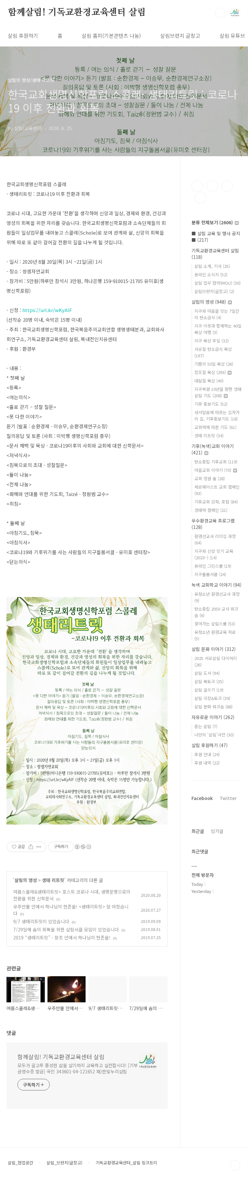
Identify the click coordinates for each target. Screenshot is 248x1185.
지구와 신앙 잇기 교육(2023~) (213, 554)
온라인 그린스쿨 (212, 566)
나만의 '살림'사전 (214, 735)
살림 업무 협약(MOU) (217, 283)
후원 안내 (207, 754)
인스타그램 (212, 186)
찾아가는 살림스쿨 (214, 624)
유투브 (200, 198)
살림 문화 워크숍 (213, 707)
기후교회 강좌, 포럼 (216, 502)
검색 (220, 13)
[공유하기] (31, 847)
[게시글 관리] (39, 847)
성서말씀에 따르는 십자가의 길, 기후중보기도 (217, 415)
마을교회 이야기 (212, 470)
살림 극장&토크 (212, 698)
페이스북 (197, 186)
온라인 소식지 (210, 274)
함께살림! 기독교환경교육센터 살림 (77, 12)
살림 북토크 (208, 681)
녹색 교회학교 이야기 (216, 585)
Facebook (202, 798)
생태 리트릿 (53, 880)
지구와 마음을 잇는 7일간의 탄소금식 (216, 314)
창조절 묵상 (210, 372)
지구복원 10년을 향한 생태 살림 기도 (218, 392)
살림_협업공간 (20, 1162)
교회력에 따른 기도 (215, 427)
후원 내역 (207, 763)
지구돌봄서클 (210, 574)
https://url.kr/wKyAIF (47, 310)
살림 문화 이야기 (213, 649)
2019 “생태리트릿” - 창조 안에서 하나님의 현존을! (61, 937)
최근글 (197, 831)
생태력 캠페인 (210, 510)
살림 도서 (207, 673)
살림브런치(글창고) (214, 291)
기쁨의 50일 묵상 (213, 364)
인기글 (217, 831)
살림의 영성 (26, 880)
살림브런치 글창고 (180, 35)
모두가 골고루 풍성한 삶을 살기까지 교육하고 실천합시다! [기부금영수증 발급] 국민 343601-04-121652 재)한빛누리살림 (77, 1068)
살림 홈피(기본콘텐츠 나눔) (111, 35)
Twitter (228, 798)
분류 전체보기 (212, 222)
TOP (235, 1165)
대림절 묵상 (208, 381)
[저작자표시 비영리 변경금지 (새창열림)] (82, 846)
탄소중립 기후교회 (215, 462)
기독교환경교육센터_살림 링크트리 (126, 1162)
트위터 (227, 186)
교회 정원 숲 (209, 478)
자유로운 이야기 (212, 717)
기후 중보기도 (210, 404)
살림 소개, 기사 (212, 266)
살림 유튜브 (232, 35)
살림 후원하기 (23, 35)
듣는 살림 (205, 726)
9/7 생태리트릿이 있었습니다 (41, 921)
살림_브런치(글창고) (64, 1162)
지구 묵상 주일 (211, 341)
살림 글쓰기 (208, 690)
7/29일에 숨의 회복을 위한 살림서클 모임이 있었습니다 (66, 929)
